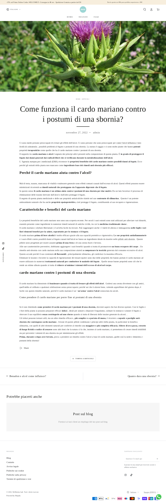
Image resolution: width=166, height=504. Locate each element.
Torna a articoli (84, 358)
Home (78, 99)
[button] (144, 9)
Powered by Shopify (13, 496)
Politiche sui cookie (15, 471)
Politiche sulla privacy (16, 475)
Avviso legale (12, 466)
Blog (8, 458)
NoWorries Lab (18, 492)
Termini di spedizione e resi (18, 479)
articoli (85, 99)
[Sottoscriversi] (158, 459)
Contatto (10, 462)
